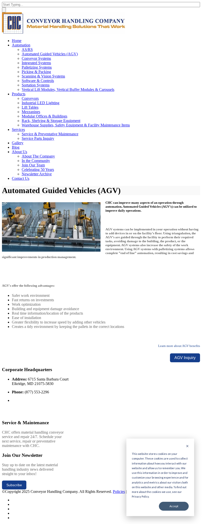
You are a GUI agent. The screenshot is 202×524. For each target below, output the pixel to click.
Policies (119, 491)
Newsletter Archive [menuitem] (37, 174)
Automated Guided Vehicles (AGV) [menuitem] (50, 54)
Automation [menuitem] (21, 45)
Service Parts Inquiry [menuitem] (38, 138)
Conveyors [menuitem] (30, 98)
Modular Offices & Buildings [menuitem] (44, 116)
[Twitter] (13, 500)
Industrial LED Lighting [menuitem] (40, 103)
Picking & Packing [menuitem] (36, 72)
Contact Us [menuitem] (20, 178)
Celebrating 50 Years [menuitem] (38, 169)
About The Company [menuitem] (38, 156)
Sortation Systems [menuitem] (36, 85)
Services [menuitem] (18, 129)
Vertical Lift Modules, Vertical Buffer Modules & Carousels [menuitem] (68, 89)
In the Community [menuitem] (36, 161)
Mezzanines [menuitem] (31, 112)
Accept (173, 506)
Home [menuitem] (16, 41)
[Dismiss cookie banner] (187, 446)
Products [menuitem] (18, 94)
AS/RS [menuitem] (27, 49)
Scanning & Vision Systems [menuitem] (43, 76)
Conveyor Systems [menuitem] (36, 58)
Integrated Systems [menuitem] (36, 63)
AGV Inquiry (185, 358)
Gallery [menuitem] (17, 143)
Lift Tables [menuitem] (30, 107)
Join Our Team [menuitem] (33, 165)
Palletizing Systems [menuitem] (37, 67)
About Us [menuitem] (19, 152)
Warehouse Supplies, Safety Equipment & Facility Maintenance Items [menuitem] (76, 125)
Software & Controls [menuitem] (38, 81)
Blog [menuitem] (15, 147)
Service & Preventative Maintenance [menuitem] (50, 134)
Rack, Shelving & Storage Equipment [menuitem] (51, 121)
